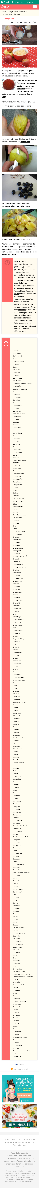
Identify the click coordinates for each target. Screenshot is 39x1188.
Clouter (15, 754)
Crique (15, 996)
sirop (4, 97)
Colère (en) (17, 779)
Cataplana (17, 482)
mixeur (5, 254)
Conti (15, 851)
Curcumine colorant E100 (21, 1051)
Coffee (15, 771)
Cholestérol (17, 661)
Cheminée (16, 595)
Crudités (16, 1018)
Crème (15, 966)
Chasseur (16, 575)
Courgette (16, 936)
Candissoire (17, 406)
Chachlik (16, 523)
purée (19, 86)
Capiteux (16, 419)
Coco (15, 765)
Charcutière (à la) (19, 567)
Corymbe (16, 906)
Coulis (15, 922)
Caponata (16, 425)
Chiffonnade (17, 625)
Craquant (16, 963)
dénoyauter (16, 206)
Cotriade (16, 911)
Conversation (18, 853)
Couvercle (16, 952)
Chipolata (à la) (18, 639)
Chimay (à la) (18, 633)
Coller (15, 790)
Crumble (16, 1021)
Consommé (17, 845)
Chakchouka (17, 534)
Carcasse (16, 439)
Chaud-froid (17, 581)
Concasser (17, 815)
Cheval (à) (16, 603)
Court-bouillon (18, 944)
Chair (15, 529)
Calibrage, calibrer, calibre (22, 383)
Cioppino (16, 707)
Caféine (16, 359)
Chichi (15, 614)
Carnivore (16, 444)
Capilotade (17, 417)
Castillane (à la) (18, 474)
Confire (15, 834)
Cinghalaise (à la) (19, 702)
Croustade (17, 1007)
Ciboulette (16, 694)
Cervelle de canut (19, 515)
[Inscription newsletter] (19, 1116)
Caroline (16, 447)
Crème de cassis (19, 972)
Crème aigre (17, 969)
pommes (21, 89)
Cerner (15, 512)
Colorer (15, 798)
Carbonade (17, 436)
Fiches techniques (23, 1142)
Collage (16, 785)
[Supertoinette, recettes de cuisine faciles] (5, 7)
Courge (15, 930)
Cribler (15, 993)
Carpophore (17, 452)
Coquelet (16, 867)
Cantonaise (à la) (19, 414)
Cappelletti (17, 427)
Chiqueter (16, 642)
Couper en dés (18, 928)
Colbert (15, 774)
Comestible (17, 801)
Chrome (16, 683)
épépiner (26, 206)
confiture (30, 277)
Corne (15, 878)
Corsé (15, 900)
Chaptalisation (18, 564)
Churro (15, 688)
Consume (16, 848)
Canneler (16, 408)
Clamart (16, 732)
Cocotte (16, 768)
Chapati (16, 559)
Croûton (16, 1012)
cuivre (28, 275)
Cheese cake (17, 592)
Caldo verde (17, 378)
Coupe (15, 925)
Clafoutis (16, 730)
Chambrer (16, 542)
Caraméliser (17, 433)
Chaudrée (16, 586)
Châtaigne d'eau (19, 578)
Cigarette (16, 699)
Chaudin (16, 584)
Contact (29, 1171)
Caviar (15, 490)
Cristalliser (16, 999)
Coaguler (16, 757)
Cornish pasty (18, 889)
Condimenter (17, 831)
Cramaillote (17, 961)
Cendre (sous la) (19, 498)
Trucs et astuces (20, 1145)
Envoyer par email (21, 1069)
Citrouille (16, 724)
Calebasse (17, 381)
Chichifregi (17, 617)
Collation (16, 787)
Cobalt (15, 760)
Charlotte (16, 570)
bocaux (31, 304)
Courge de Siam (19, 933)
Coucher (16, 917)
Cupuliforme (17, 1045)
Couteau (16, 950)
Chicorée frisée (18, 619)
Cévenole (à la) (18, 518)
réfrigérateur (20, 331)
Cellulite (16, 493)
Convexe (16, 856)
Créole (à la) (17, 982)
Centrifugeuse (18, 501)
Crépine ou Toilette (19, 985)
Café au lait (17, 353)
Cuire (15, 1029)
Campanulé (17, 397)
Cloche (15, 752)
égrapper (6, 206)
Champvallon (18, 551)
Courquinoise (18, 941)
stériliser (22, 310)
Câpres (15, 430)
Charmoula (17, 573)
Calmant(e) (17, 386)
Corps (15, 895)
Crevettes (16, 990)
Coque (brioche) (19, 864)
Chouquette (17, 675)
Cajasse (16, 364)
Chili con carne (18, 630)
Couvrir (15, 955)
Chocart (16, 655)
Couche (16, 914)
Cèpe (15, 504)
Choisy (15, 658)
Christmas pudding (19, 680)
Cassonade (17, 471)
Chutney (16, 691)
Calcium (16, 375)
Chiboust (16, 611)
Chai (14, 526)
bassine (21, 277)
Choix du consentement (26, 1181)
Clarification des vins (20, 738)
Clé (14, 743)
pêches (26, 267)
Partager (20, 1064)
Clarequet (16, 735)
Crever (15, 988)
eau (25, 283)
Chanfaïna (16, 553)
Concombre (17, 820)
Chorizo (15, 666)
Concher (16, 818)
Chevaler (16, 606)
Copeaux (16, 859)
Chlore (15, 650)
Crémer (16, 979)
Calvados (16, 394)
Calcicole (16, 370)
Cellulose (16, 496)
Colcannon (17, 776)
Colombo (16, 796)
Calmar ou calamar (20, 389)
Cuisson (16, 1034)
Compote (17, 14)
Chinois (15, 636)
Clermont (16, 746)
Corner (15, 884)
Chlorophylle (17, 653)
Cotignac (16, 908)
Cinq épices (17, 705)
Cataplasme (17, 485)
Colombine (17, 793)
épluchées (6, 252)
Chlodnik (16, 647)
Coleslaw (16, 782)
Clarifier (16, 741)
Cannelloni (17, 411)
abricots (18, 267)
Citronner (16, 719)
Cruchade (16, 1015)
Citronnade (17, 713)
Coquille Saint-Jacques (21, 873)
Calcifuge (16, 373)
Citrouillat (16, 721)
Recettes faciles (12, 1139)
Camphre (16, 400)
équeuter (26, 203)
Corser (15, 903)
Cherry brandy (18, 600)
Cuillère (15, 1026)
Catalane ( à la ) (18, 479)
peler (19, 203)
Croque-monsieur (19, 1001)
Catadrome (17, 476)
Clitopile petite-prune (20, 749)
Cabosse (16, 350)
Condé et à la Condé (20, 826)
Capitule (16, 422)
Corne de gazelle (19, 881)
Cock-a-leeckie (18, 763)
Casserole (16, 465)
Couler (15, 919)
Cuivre (15, 1040)
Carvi (15, 455)
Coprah (15, 862)
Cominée (16, 804)
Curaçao (16, 1048)
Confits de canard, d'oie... (22, 837)
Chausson (16, 589)
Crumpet (16, 1023)
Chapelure (17, 562)
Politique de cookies (23, 1177)
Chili (14, 628)
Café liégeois (17, 356)
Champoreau (18, 548)
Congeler (16, 840)
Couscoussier (18, 947)
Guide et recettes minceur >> (20, 2)
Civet (15, 727)
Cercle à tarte (18, 507)
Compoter (16, 809)
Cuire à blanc (17, 1032)
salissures (25, 142)
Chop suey (17, 663)
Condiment (17, 829)
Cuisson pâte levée (20, 1037)
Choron (15, 669)
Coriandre (16, 875)
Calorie (15, 392)
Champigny (17, 545)
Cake (15, 367)
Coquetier (16, 870)
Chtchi (15, 686)
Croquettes (17, 1004)
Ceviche (16, 520)
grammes (21, 280)
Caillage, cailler (18, 361)
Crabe (15, 958)
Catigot (15, 487)
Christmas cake (18, 677)
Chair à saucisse (19, 531)
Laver (4, 139)
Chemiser (16, 597)
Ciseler (15, 710)
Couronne (16, 939)
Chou (15, 672)
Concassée (17, 812)
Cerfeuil (16, 509)
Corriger (16, 897)
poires (17, 269)
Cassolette (17, 468)
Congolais (16, 842)
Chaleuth (16, 537)
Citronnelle (17, 716)
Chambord (17, 540)
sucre (31, 280)
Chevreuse (17, 609)
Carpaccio (17, 450)
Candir (15, 403)
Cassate (16, 458)
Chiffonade (17, 622)
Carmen (16, 441)
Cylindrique (17, 1056)
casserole (18, 275)
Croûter (15, 1010)
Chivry (15, 644)
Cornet (15, 886)
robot (13, 254)
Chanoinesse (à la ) (20, 556)
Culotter (16, 1043)
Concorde (16, 823)
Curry (15, 1054)
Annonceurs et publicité (14, 1171)
